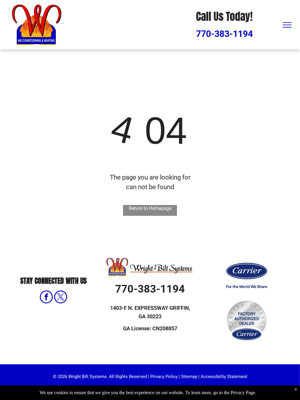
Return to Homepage (150, 208)
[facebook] (46, 297)
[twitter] (60, 297)
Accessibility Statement (224, 376)
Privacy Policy (164, 376)
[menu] (287, 25)
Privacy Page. (243, 392)
